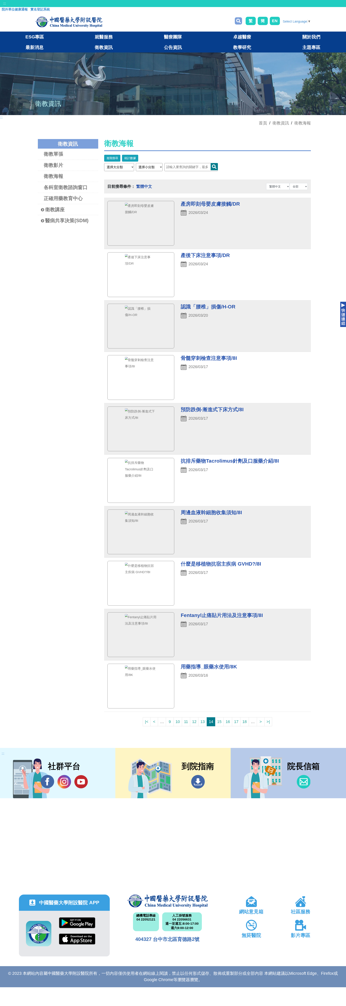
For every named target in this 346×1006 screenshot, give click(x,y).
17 (236, 721)
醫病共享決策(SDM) (66, 220)
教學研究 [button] (242, 47)
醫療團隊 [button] (173, 36)
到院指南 (198, 781)
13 (202, 721)
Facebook (47, 781)
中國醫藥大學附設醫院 (167, 901)
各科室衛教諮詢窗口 (66, 187)
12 (194, 721)
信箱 (303, 781)
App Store (77, 941)
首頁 (263, 123)
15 (219, 721)
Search (214, 166)
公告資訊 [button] (173, 47)
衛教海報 (302, 123)
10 (178, 721)
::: (4, 3)
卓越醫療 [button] (242, 36)
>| (268, 721)
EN (275, 21)
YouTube (81, 781)
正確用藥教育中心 (63, 198)
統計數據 (130, 158)
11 (186, 721)
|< (146, 721)
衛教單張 (53, 154)
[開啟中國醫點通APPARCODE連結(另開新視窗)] (38, 933)
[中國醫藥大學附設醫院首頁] (68, 22)
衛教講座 (55, 209)
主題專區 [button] (311, 47)
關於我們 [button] (311, 36)
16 (228, 721)
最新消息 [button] (35, 47)
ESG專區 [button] (34, 36)
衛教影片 (53, 165)
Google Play (77, 925)
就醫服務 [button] (104, 36)
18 (244, 721)
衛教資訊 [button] (104, 47)
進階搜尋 (112, 158)
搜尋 (238, 21)
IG (64, 781)
